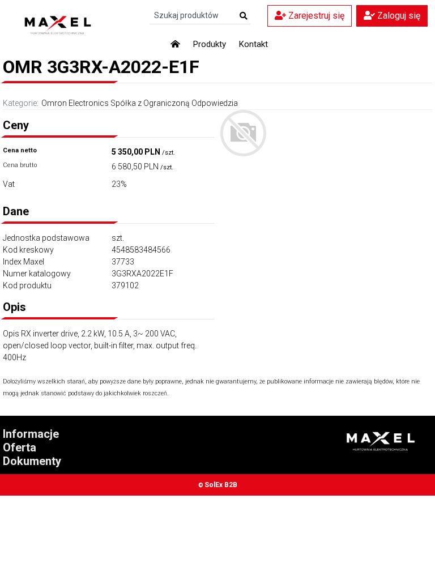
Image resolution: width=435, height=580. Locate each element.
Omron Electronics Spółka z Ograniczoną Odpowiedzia (139, 103)
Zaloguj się (397, 15)
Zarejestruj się (315, 15)
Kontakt (253, 44)
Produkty (209, 44)
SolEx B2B (220, 485)
